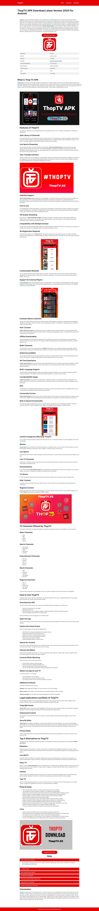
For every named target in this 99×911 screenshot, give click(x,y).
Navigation (76, 2)
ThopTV (20, 3)
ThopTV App (23, 447)
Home (62, 2)
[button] (49, 35)
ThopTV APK (20, 82)
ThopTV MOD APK (24, 282)
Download (68, 2)
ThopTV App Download (48, 25)
